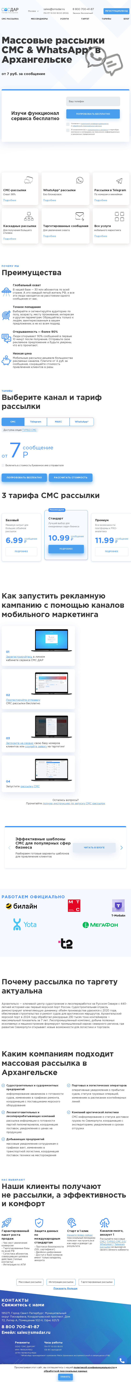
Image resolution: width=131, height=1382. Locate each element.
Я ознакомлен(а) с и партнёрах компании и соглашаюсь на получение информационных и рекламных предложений (95, 132)
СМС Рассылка (10, 19)
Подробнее (9, 200)
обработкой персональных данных (87, 126)
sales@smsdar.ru (54, 9)
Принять (65, 1377)
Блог (126, 19)
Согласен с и (89, 125)
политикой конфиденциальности (94, 123)
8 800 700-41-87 (83, 9)
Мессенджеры (39, 19)
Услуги (64, 19)
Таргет (85, 19)
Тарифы (106, 19)
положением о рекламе (98, 130)
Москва (32, 11)
